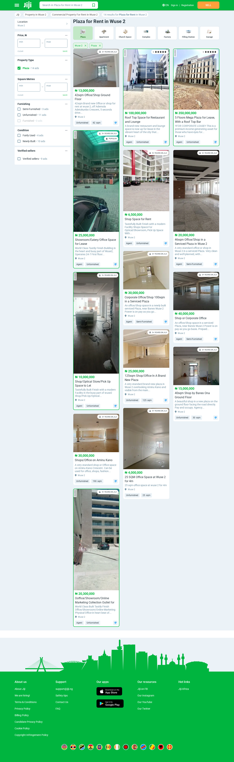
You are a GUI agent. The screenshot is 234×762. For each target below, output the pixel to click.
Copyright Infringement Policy (31, 735)
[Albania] (161, 747)
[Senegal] (108, 747)
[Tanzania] (82, 747)
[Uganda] (73, 747)
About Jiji (20, 688)
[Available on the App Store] (109, 691)
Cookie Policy (22, 728)
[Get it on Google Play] (110, 704)
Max (48, 42)
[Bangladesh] (126, 747)
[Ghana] (91, 747)
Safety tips (62, 695)
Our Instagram (145, 695)
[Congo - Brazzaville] (152, 747)
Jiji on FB (142, 688)
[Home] (28, 5)
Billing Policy (22, 715)
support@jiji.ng (64, 688)
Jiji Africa (183, 688)
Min (21, 42)
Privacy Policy (22, 708)
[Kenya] (64, 747)
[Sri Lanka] (134, 747)
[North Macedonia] (170, 747)
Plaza (31, 68)
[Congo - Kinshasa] (143, 747)
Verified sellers (35, 158)
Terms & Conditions (26, 702)
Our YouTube (144, 702)
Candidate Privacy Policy (29, 721)
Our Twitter (143, 708)
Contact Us (62, 702)
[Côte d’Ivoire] (117, 747)
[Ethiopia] (99, 747)
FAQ (58, 708)
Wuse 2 (79, 45)
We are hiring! (22, 695)
